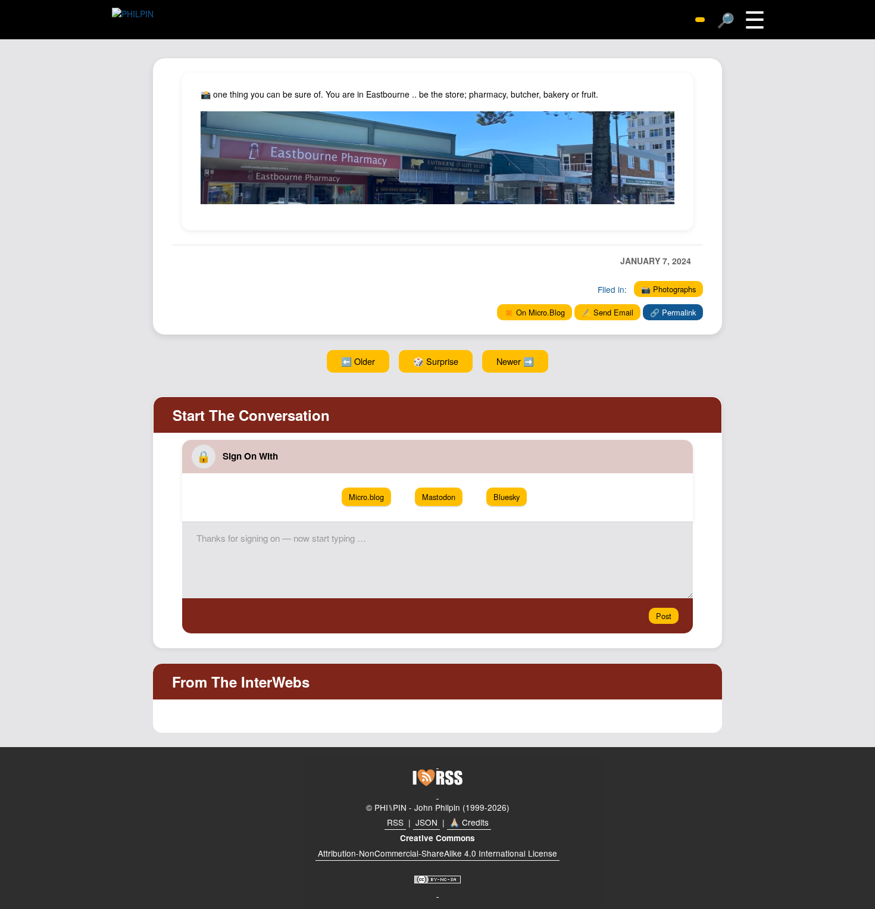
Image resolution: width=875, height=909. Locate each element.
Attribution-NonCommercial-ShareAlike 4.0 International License (437, 853)
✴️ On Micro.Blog (534, 312)
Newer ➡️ (515, 361)
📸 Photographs (668, 289)
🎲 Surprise (435, 361)
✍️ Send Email (607, 312)
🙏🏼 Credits (469, 822)
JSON (426, 822)
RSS (395, 822)
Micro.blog (366, 496)
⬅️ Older (358, 361)
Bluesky (506, 496)
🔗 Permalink (673, 312)
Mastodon (438, 496)
